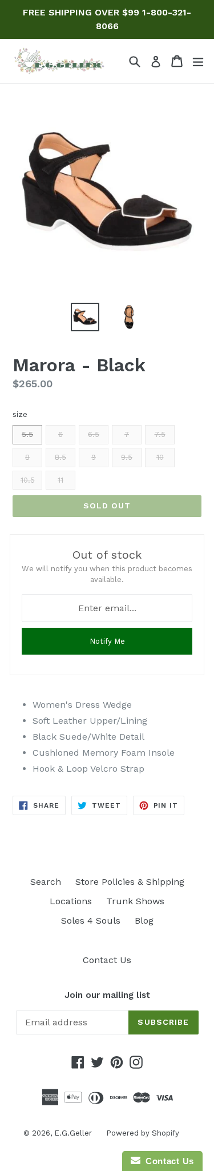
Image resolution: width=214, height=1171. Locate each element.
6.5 (93, 434)
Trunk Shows (135, 901)
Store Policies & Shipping (129, 881)
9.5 (126, 457)
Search (45, 881)
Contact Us (107, 960)
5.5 (27, 434)
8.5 (60, 457)
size (20, 414)
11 (60, 480)
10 (160, 457)
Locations (71, 901)
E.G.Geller (73, 1133)
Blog (144, 920)
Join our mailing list (107, 995)
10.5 (28, 480)
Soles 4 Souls (90, 920)
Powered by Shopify (142, 1133)
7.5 (160, 434)
